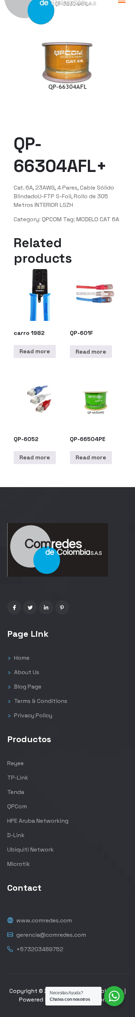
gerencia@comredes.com (50, 935)
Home (21, 658)
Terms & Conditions (40, 701)
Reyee (15, 763)
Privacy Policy (32, 715)
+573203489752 (39, 949)
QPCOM (52, 219)
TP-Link (17, 777)
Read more (34, 351)
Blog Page (27, 686)
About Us (26, 672)
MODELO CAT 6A (97, 219)
